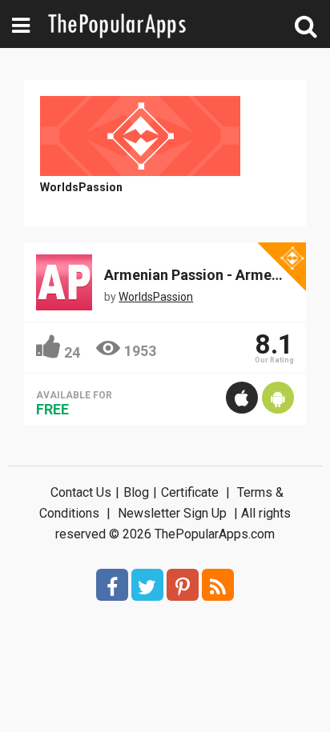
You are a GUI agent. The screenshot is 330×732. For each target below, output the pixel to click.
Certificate (190, 492)
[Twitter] (147, 585)
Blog (136, 492)
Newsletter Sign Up (172, 513)
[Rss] (218, 585)
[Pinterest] (183, 585)
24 (72, 352)
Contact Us (80, 492)
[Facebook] (112, 585)
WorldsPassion (81, 187)
